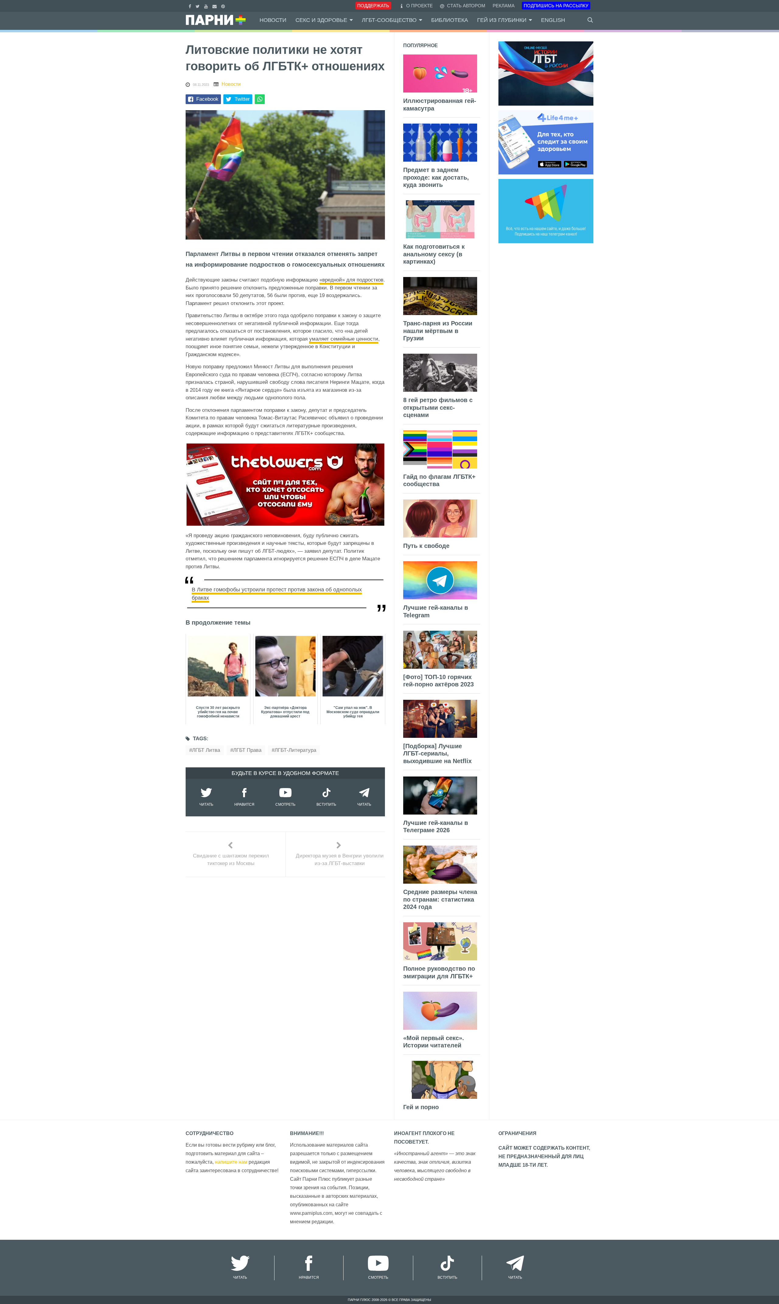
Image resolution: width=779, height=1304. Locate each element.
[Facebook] (191, 5)
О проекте (419, 5)
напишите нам (231, 1162)
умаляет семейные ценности (343, 339)
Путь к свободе (426, 545)
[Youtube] (206, 5)
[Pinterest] (223, 5)
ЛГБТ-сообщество (389, 20)
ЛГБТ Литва (206, 750)
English (553, 20)
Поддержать (373, 5)
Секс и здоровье (321, 20)
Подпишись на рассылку (556, 5)
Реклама (504, 5)
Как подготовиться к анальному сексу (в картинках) (434, 254)
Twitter (242, 99)
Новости (273, 20)
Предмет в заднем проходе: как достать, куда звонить (436, 177)
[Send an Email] (215, 5)
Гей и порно (421, 1107)
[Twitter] (198, 5)
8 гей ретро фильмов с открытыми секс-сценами (438, 407)
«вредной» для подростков (351, 280)
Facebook (207, 99)
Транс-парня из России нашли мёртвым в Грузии (437, 331)
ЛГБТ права (247, 750)
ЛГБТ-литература (295, 750)
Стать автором (465, 5)
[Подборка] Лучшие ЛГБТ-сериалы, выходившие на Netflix (437, 753)
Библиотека (449, 20)
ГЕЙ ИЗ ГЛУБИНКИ (501, 20)
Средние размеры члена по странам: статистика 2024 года (440, 899)
